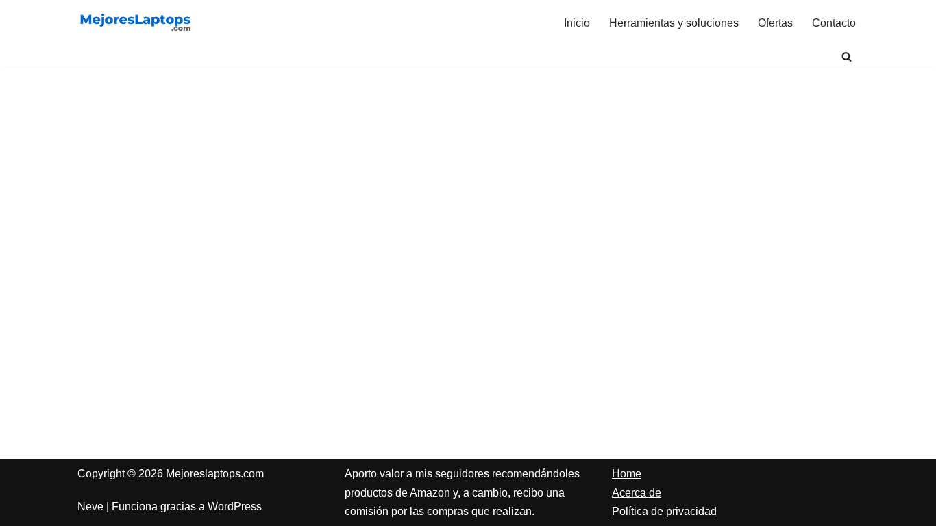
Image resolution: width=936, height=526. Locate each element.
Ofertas (775, 23)
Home (626, 473)
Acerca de (636, 493)
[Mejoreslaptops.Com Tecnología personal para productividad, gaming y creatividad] (135, 23)
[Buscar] (846, 56)
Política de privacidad (664, 511)
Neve (90, 506)
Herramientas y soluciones (674, 23)
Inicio (577, 23)
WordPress (235, 506)
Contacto (834, 23)
